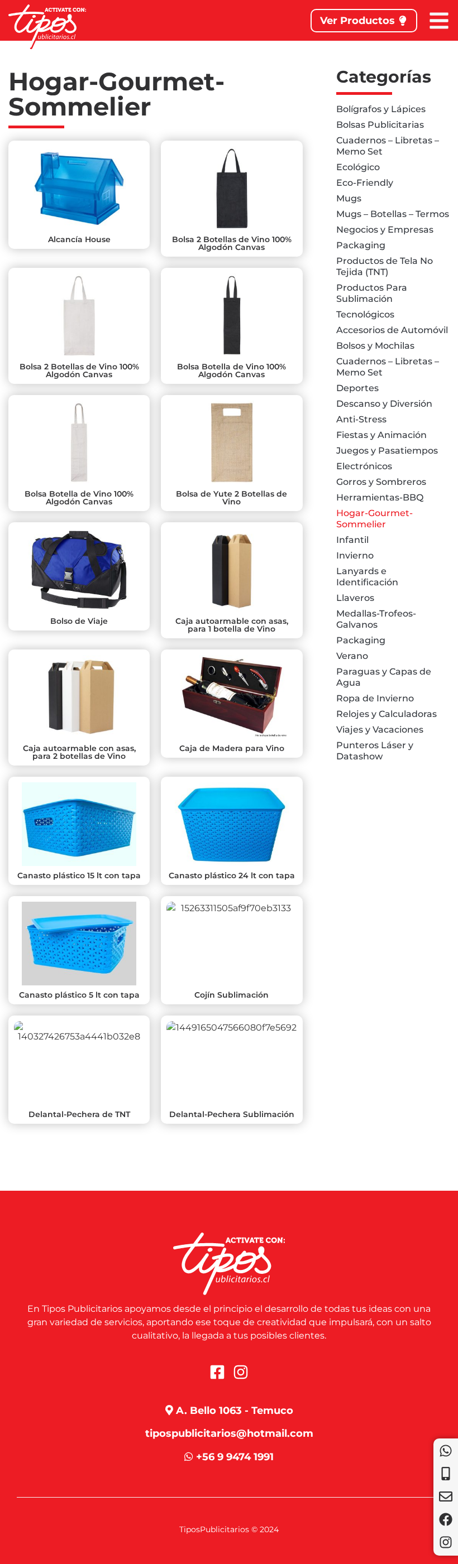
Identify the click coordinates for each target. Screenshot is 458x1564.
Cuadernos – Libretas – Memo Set (387, 146)
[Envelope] (445, 1496)
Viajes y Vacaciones (379, 729)
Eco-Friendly (364, 182)
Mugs (348, 198)
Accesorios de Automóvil (392, 330)
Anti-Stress (361, 419)
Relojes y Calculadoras (386, 714)
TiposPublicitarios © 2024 (229, 1529)
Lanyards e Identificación (367, 577)
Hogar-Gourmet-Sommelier (374, 519)
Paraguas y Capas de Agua (383, 677)
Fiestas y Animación (381, 435)
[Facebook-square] (217, 1372)
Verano (352, 656)
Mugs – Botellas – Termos (392, 214)
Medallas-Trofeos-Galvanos (376, 619)
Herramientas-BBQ (379, 497)
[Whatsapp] (445, 1450)
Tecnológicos (365, 314)
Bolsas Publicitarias (380, 124)
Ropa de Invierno (375, 698)
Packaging (360, 245)
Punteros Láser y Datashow (374, 751)
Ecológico (358, 167)
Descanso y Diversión (384, 403)
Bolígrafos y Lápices (381, 109)
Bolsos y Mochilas (375, 345)
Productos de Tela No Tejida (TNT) (384, 266)
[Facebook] (445, 1519)
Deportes (357, 388)
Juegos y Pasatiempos (387, 450)
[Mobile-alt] (445, 1473)
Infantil (352, 540)
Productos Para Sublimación (371, 293)
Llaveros (355, 598)
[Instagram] (445, 1542)
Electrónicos (364, 466)
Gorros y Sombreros (381, 482)
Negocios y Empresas (384, 229)
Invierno (355, 555)
